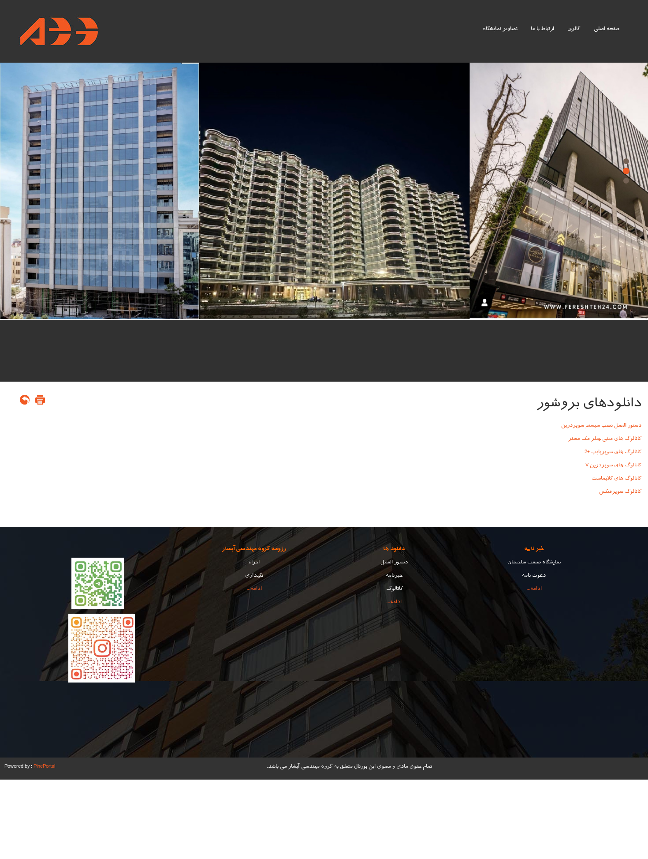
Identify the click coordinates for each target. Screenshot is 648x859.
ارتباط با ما (542, 28)
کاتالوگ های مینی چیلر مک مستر (604, 438)
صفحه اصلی (606, 28)
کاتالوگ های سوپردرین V (613, 465)
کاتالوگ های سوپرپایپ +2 (613, 451)
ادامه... (534, 588)
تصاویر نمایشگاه (500, 28)
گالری (574, 28)
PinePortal (44, 766)
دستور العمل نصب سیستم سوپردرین (601, 425)
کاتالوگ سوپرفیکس (620, 491)
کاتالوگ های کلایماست (616, 478)
